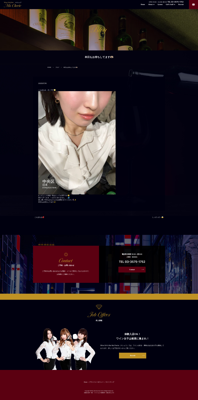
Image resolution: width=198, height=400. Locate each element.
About (150, 4)
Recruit (181, 4)
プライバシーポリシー (96, 382)
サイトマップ (109, 382)
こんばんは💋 (39, 217)
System (160, 4)
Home (143, 4)
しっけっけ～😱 (157, 217)
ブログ (57, 67)
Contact (132, 269)
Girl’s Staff (169, 4)
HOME (49, 67)
